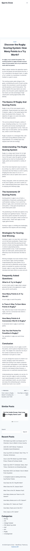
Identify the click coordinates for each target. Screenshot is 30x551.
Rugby (15, 41)
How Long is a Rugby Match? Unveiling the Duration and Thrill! (8, 394)
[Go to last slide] (4, 415)
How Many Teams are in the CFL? (12, 508)
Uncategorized (8, 533)
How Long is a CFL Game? (10, 512)
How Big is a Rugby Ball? (22, 393)
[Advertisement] (15, 21)
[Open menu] (27, 3)
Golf (5, 527)
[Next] (26, 415)
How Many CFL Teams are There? (13, 504)
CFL (5, 521)
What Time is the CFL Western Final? (13, 490)
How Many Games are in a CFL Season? (14, 500)
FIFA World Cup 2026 (10, 525)
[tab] (12, 421)
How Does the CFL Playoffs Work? (13, 483)
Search (4, 429)
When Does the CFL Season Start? (13, 486)
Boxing (6, 518)
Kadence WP (15, 546)
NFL (5, 529)
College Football (8, 523)
